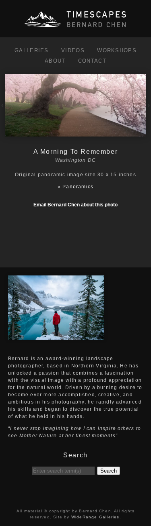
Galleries (31, 50)
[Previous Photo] (2, 111)
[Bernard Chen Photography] (75, 28)
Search (108, 471)
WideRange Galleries (95, 517)
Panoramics (77, 187)
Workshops (117, 50)
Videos (73, 50)
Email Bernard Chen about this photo (75, 205)
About (55, 61)
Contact (92, 61)
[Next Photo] (75, 133)
